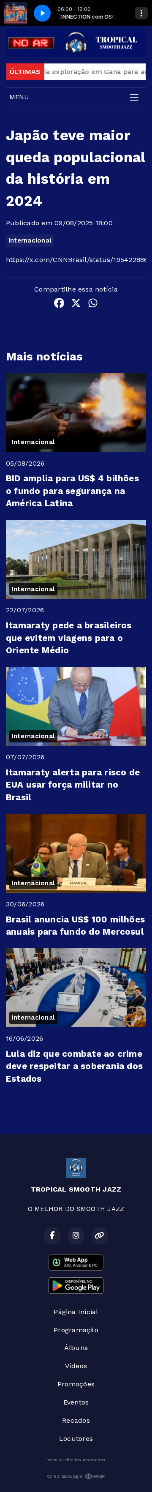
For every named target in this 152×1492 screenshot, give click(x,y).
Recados (76, 1420)
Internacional (30, 240)
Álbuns (76, 1348)
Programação (76, 1330)
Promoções (76, 1384)
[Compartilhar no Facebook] (59, 304)
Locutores (76, 1439)
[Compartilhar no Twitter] (76, 304)
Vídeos (76, 1366)
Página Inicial (76, 1312)
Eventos (76, 1402)
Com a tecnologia (64, 1476)
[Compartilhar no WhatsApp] (93, 304)
